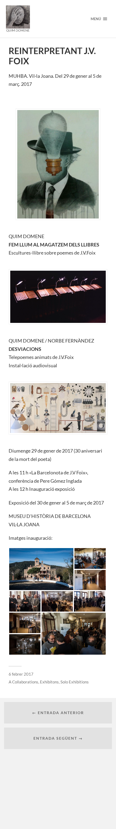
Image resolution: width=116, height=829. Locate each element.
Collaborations (25, 681)
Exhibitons (49, 681)
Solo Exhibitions (74, 681)
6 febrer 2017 (21, 674)
